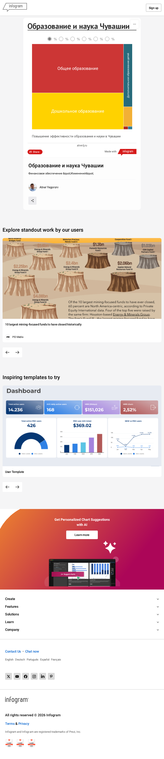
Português (32, 659)
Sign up (153, 8)
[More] (134, 24)
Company (12, 630)
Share (36, 151)
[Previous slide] (7, 352)
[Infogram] (15, 7)
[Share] (32, 201)
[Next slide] (17, 352)
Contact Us (13, 651)
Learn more (82, 535)
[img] (77, 68)
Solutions (12, 614)
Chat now (32, 651)
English (9, 659)
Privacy (23, 724)
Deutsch (20, 659)
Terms (10, 724)
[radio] (53, 39)
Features (11, 607)
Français (56, 659)
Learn (9, 622)
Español (44, 659)
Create (10, 599)
